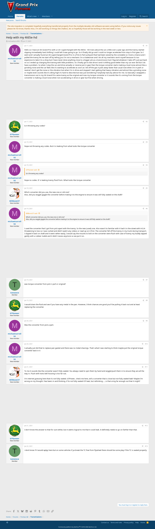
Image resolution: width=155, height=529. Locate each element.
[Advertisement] (77, 100)
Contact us (105, 522)
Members (46, 16)
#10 (146, 344)
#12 (146, 426)
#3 (147, 142)
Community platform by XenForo (77, 527)
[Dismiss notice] (147, 26)
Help (137, 522)
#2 (147, 122)
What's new (32, 16)
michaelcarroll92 (14, 41)
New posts (10, 20)
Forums (20, 16)
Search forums (21, 20)
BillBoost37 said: (32, 213)
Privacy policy (129, 522)
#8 (147, 300)
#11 (146, 367)
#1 (147, 46)
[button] (38, 16)
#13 (146, 446)
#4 (147, 165)
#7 (147, 280)
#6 (147, 209)
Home (10, 16)
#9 (147, 321)
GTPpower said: (31, 170)
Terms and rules (116, 522)
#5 (147, 188)
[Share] (143, 45)
